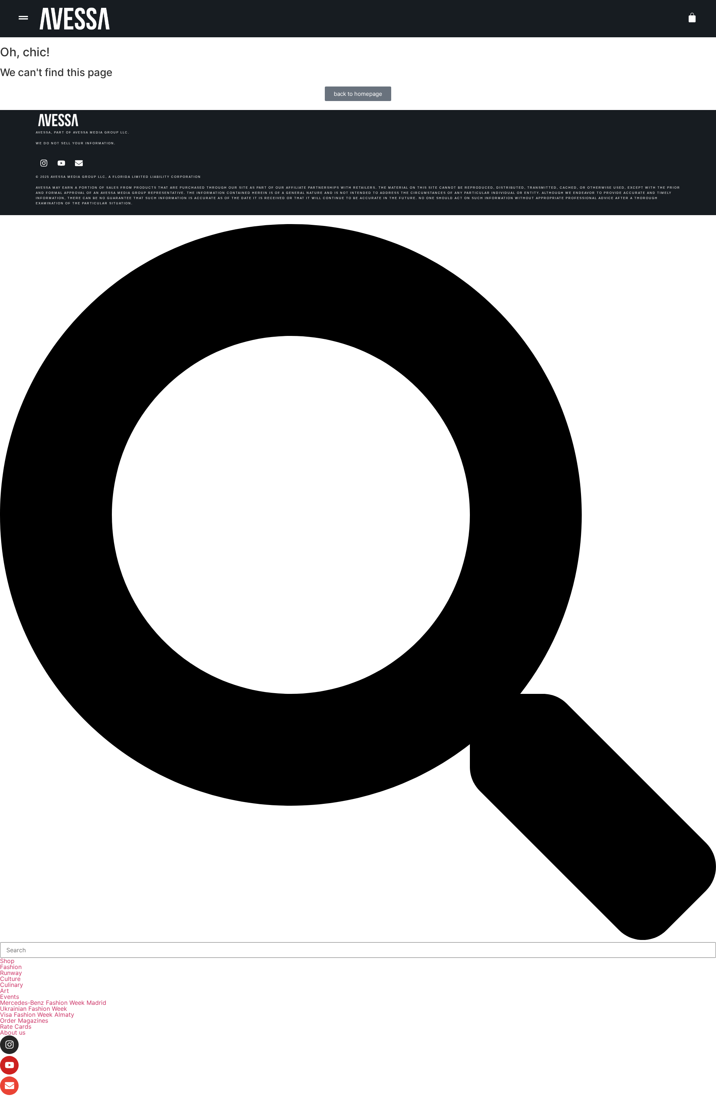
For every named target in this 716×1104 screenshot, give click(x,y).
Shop (7, 961)
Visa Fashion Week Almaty (37, 1014)
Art (4, 990)
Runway (11, 972)
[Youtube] (61, 163)
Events (9, 996)
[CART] (692, 17)
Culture (10, 978)
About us (12, 1032)
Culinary (11, 984)
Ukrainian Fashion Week (33, 1008)
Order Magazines (24, 1020)
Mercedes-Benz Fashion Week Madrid (53, 1002)
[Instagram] (43, 163)
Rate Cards (15, 1026)
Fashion (11, 967)
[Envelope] (79, 163)
